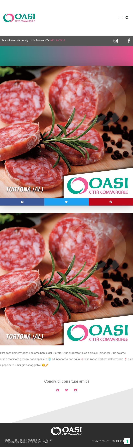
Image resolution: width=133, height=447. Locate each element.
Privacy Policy (100, 441)
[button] (121, 18)
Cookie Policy (119, 441)
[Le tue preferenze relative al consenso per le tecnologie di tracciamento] (127, 441)
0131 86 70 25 (57, 40)
